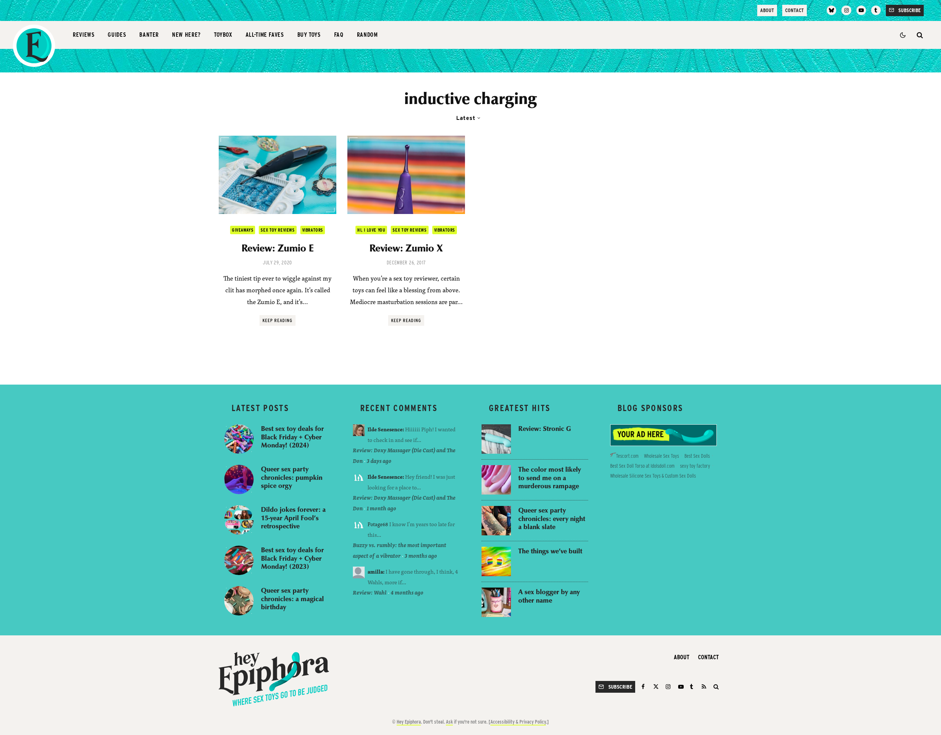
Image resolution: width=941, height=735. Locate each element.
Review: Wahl (370, 592)
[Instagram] (846, 10)
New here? (186, 34)
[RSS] (704, 686)
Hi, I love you (371, 230)
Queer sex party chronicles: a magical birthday (292, 598)
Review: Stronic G (544, 428)
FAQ (339, 34)
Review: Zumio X (406, 248)
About (767, 10)
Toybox (223, 34)
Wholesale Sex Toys (661, 456)
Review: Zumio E (277, 248)
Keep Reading (277, 320)
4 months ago (407, 592)
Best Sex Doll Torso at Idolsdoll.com (642, 466)
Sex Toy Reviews (277, 230)
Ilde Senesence (385, 429)
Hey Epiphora (409, 722)
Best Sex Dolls (697, 456)
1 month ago (381, 508)
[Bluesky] (831, 10)
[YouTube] (861, 10)
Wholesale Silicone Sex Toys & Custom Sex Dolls (653, 476)
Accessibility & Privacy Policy (518, 722)
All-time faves (265, 34)
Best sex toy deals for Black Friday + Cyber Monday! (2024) (292, 436)
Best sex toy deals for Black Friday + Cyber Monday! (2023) (292, 558)
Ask (449, 722)
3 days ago (379, 460)
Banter (149, 34)
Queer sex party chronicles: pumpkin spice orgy (291, 477)
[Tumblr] (876, 10)
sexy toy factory (695, 466)
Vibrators (312, 230)
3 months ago (421, 555)
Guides (117, 34)
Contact (794, 10)
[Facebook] (644, 686)
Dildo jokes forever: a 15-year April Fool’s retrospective (293, 517)
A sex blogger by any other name (549, 596)
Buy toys (309, 34)
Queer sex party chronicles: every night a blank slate (551, 518)
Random (367, 34)
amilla (375, 571)
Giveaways (242, 230)
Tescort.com (627, 456)
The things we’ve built (550, 551)
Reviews (83, 34)
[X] (656, 686)
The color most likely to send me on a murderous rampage (549, 477)
